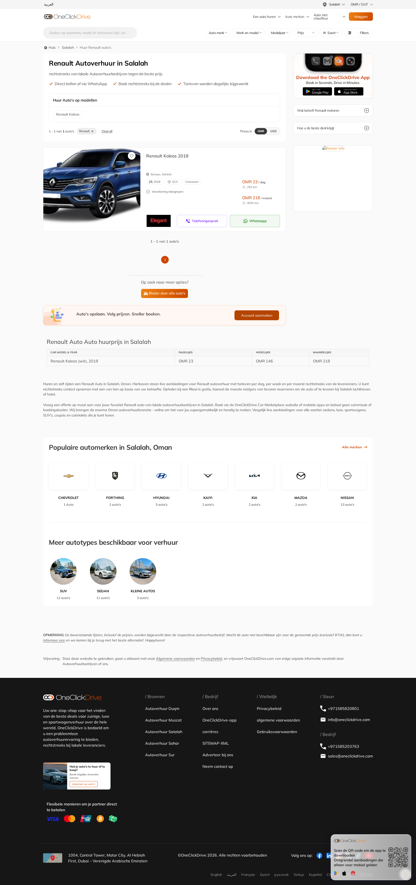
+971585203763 (343, 746)
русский (281, 874)
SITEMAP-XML (215, 743)
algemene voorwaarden (278, 720)
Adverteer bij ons (217, 754)
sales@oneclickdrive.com (350, 756)
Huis (52, 47)
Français (248, 874)
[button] (330, 32)
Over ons (210, 708)
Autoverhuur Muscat (163, 720)
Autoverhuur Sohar (162, 743)
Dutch (265, 874)
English (216, 874)
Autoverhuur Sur (160, 754)
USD (273, 131)
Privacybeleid (211, 658)
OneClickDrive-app (219, 720)
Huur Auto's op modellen (75, 100)
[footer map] (52, 858)
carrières (210, 731)
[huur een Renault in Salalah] (95, 184)
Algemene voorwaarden (175, 658)
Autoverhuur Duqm (162, 708)
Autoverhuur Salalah (163, 731)
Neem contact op (217, 766)
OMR (261, 131)
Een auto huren (264, 16)
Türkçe (298, 874)
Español (315, 874)
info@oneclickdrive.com (349, 719)
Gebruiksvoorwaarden (277, 731)
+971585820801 (343, 708)
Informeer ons (54, 640)
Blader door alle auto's (167, 293)
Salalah (68, 47)
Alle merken (352, 447)
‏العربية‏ (231, 874)
